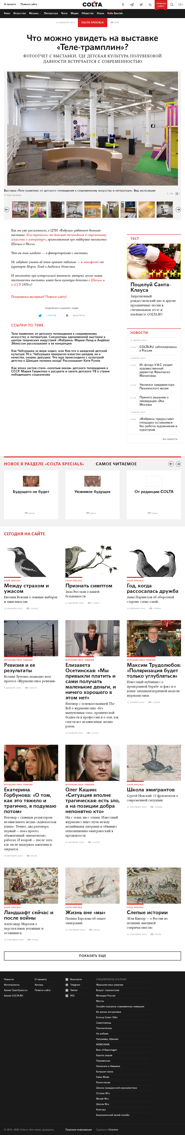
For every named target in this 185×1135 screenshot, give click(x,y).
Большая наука (104, 1071)
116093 (96, 603)
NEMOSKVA (102, 1044)
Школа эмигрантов (151, 790)
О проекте (10, 4)
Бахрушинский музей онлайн (113, 1115)
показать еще (92, 956)
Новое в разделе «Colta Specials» (44, 464)
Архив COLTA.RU (13, 995)
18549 (31, 513)
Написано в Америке (108, 1066)
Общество (88, 13)
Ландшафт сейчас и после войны (28, 915)
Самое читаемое (116, 464)
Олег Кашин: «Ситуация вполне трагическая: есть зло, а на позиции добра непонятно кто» (92, 800)
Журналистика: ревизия (18, 660)
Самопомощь (103, 1023)
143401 (34, 608)
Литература (51, 13)
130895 (157, 608)
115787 (96, 842)
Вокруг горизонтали (107, 990)
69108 (96, 930)
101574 (33, 688)
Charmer (113, 1129)
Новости (9, 979)
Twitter (74, 990)
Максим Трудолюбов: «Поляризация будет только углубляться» (154, 671)
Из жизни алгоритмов (108, 1012)
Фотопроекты (12, 985)
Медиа (74, 13)
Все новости (170, 439)
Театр (64, 13)
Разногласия (103, 1082)
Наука (100, 13)
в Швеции (95, 280)
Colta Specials (115, 13)
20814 (93, 513)
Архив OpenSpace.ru (15, 990)
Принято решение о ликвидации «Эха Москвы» (154, 401)
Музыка (33, 13)
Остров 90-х (103, 1093)
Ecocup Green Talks (106, 1017)
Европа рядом (104, 1055)
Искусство (19, 13)
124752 (95, 733)
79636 (35, 940)
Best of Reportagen (106, 1050)
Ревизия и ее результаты (19, 668)
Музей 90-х (102, 1099)
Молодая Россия (105, 995)
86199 (34, 856)
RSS (72, 995)
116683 (156, 702)
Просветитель (104, 1028)
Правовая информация (78, 1129)
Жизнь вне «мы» (85, 912)
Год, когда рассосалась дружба (152, 588)
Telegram (75, 985)
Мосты (100, 1001)
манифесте (91, 262)
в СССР (16, 285)
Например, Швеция (107, 1039)
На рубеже (102, 1033)
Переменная (103, 1061)
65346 (158, 934)
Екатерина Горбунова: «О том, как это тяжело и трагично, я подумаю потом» (30, 800)
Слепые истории (147, 912)
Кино (7, 13)
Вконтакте (76, 979)
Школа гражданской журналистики (116, 1088)
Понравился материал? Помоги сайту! (38, 297)
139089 (158, 807)
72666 (154, 513)
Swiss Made (102, 1077)
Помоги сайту (29, 4)
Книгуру (101, 1109)
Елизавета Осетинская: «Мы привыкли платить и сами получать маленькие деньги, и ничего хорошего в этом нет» (90, 682)
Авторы (39, 985)
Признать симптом (88, 586)
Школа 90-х (102, 1104)
